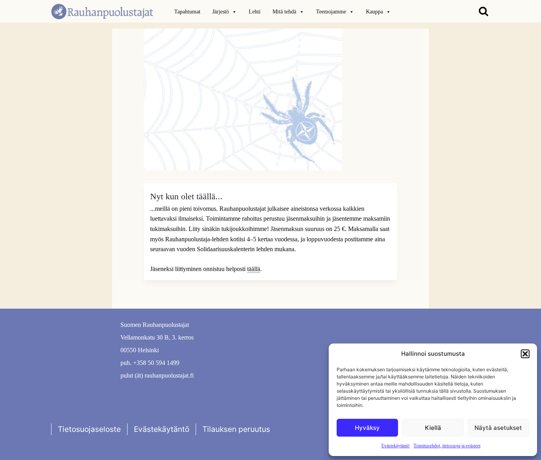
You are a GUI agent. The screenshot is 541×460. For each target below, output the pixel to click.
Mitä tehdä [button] (284, 12)
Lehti (255, 12)
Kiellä (433, 427)
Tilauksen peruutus (236, 429)
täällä (253, 268)
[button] (525, 354)
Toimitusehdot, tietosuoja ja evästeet (446, 446)
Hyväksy (367, 427)
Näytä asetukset (498, 427)
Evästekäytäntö (395, 446)
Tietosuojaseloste (89, 429)
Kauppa (374, 12)
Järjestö (220, 12)
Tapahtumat (187, 12)
